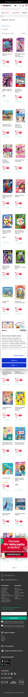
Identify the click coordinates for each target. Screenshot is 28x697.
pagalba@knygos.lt (11, 580)
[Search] (26, 9)
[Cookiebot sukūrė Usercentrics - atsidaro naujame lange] (20, 331)
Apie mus (17, 588)
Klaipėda (3, 639)
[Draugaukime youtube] (12, 674)
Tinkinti (13, 365)
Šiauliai (2, 640)
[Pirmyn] (24, 567)
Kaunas (3, 637)
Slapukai (17, 591)
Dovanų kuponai (5, 598)
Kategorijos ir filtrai (9, 33)
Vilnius (2, 636)
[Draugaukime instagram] (5, 674)
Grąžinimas (4, 591)
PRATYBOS (6, 12)
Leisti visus (14, 360)
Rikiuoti (24, 33)
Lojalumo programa (6, 600)
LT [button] (16, 5)
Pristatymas (4, 589)
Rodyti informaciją (18, 355)
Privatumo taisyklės (19, 592)
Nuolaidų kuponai (5, 601)
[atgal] (3, 567)
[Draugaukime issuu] (15, 674)
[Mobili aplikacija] (5, 664)
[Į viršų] (25, 686)
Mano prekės (4, 592)
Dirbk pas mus (18, 598)
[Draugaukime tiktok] (8, 674)
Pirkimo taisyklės (19, 589)
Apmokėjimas (4, 588)
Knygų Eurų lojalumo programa (13, 650)
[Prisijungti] (23, 5)
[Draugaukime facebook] (2, 674)
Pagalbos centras (5, 594)
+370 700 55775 (9, 575)
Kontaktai (17, 594)
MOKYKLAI (16, 12)
